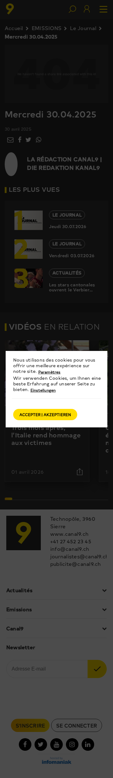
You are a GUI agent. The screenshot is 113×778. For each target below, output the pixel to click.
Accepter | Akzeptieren (45, 414)
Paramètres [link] (49, 371)
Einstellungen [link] (43, 390)
